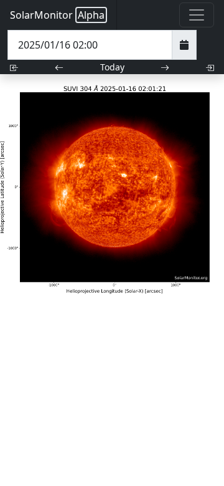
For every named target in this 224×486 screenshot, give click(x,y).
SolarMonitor (57, 15)
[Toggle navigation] (196, 14)
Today (112, 67)
